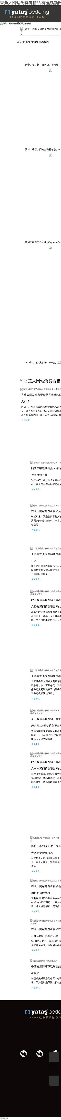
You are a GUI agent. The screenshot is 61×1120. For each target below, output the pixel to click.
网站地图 (4, 1118)
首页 (27, 29)
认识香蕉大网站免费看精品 (33, 42)
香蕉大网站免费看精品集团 (46, 29)
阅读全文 (26, 420)
